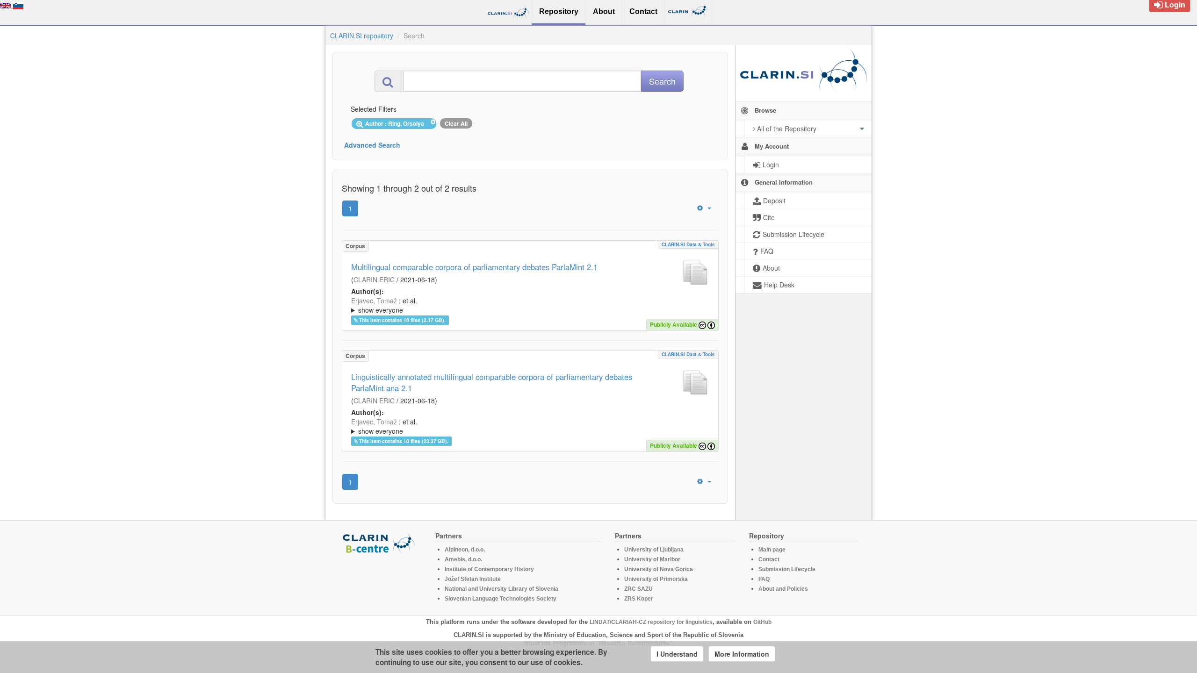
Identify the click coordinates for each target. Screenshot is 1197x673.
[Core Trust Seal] (380, 580)
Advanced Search (372, 145)
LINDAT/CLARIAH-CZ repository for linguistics (651, 622)
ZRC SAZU (638, 589)
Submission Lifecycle (786, 569)
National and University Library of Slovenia (501, 589)
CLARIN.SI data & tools (688, 244)
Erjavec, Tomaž (374, 300)
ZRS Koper (638, 598)
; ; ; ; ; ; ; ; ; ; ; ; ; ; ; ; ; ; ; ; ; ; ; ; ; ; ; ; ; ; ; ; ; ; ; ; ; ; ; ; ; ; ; (529, 426)
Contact (768, 559)
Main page (772, 549)
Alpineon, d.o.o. (465, 549)
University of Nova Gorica (658, 569)
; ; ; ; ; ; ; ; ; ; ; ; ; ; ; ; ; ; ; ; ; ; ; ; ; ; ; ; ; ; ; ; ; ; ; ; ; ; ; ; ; (529, 305)
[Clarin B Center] (380, 542)
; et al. (384, 305)
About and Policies (783, 589)
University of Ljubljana (654, 549)
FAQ (764, 579)
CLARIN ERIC (374, 279)
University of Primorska (656, 579)
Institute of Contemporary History (489, 569)
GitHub (762, 622)
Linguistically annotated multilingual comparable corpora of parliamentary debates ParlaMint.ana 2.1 (491, 382)
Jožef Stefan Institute (473, 579)
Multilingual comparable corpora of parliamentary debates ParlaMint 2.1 (474, 266)
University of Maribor (652, 559)
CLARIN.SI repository (361, 35)
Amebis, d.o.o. (463, 559)
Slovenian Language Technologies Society (500, 598)
